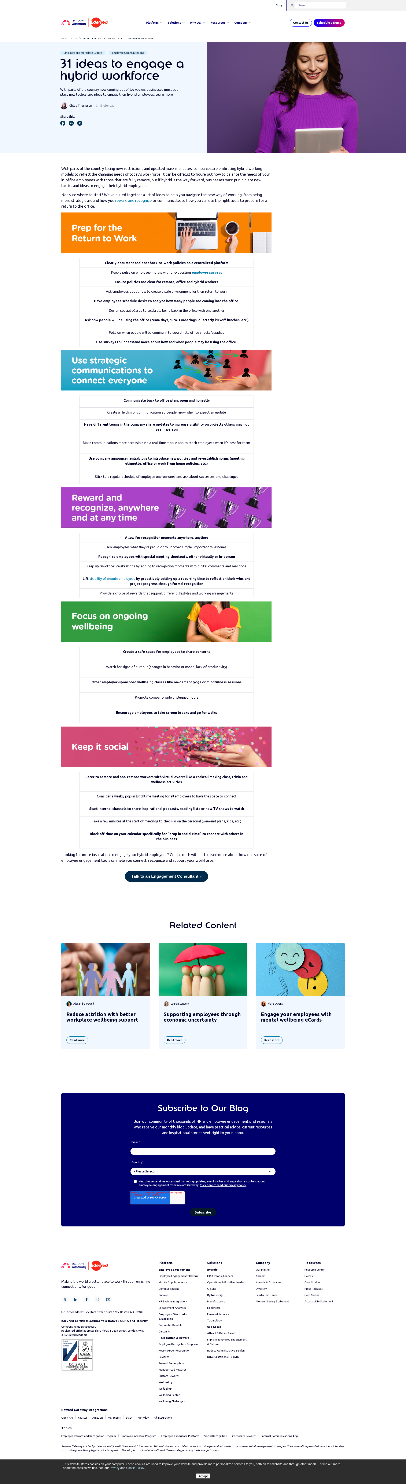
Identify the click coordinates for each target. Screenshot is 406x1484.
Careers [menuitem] (260, 1275)
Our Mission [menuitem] (263, 1269)
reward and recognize (133, 200)
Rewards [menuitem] (164, 1356)
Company (241, 22)
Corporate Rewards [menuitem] (244, 1435)
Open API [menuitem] (67, 1417)
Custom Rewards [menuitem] (169, 1375)
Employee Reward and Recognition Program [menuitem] (88, 1435)
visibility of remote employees (112, 579)
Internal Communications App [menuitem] (280, 1435)
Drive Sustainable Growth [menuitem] (223, 1356)
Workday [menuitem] (143, 1417)
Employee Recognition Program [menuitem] (178, 1344)
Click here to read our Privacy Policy (223, 1185)
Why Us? (196, 22)
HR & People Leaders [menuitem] (220, 1275)
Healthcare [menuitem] (214, 1307)
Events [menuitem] (308, 1275)
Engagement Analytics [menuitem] (172, 1307)
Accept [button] (203, 1476)
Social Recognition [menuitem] (215, 1435)
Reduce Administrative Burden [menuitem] (226, 1350)
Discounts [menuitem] (165, 1331)
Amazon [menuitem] (97, 1417)
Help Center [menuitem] (311, 1295)
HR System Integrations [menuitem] (173, 1301)
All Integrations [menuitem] (163, 1417)
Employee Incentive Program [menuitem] (138, 1435)
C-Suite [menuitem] (211, 1288)
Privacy (114, 1468)
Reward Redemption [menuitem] (171, 1363)
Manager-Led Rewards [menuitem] (173, 1369)
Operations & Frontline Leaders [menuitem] (226, 1282)
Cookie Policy (135, 1468)
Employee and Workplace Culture (83, 52)
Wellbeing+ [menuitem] (166, 1388)
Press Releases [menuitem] (313, 1288)
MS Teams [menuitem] (114, 1417)
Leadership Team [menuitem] (266, 1295)
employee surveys (207, 272)
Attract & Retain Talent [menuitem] (221, 1333)
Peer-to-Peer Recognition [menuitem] (174, 1350)
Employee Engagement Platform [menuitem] (179, 1275)
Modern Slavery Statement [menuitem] (272, 1301)
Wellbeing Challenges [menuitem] (172, 1401)
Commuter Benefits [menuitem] (170, 1325)
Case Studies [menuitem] (312, 1282)
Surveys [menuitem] (163, 1295)
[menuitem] (174, 1269)
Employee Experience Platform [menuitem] (180, 1435)
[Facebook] (86, 1299)
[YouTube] (108, 1299)
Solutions (174, 22)
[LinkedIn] (76, 1299)
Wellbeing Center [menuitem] (169, 1394)
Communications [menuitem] (169, 1288)
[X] (65, 1299)
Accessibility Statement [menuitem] (318, 1301)
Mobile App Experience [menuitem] (173, 1282)
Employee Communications (128, 52)
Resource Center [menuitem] (314, 1269)
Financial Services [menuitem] (218, 1314)
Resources (217, 22)
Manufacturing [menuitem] (216, 1301)
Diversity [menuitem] (261, 1288)
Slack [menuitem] (129, 1417)
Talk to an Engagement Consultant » (166, 876)
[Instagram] (97, 1299)
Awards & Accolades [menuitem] (268, 1282)
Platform (152, 22)
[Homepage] (84, 22)
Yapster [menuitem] (82, 1417)
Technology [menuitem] (214, 1320)
